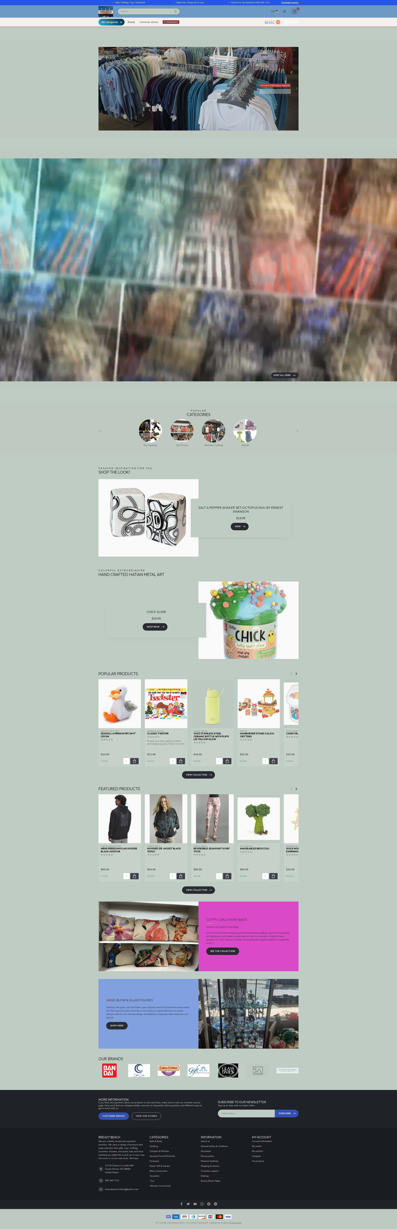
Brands (131, 22)
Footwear (154, 1161)
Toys (152, 1180)
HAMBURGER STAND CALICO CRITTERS (257, 735)
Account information (262, 1141)
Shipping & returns (210, 1166)
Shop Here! (117, 1025)
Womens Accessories (160, 1185)
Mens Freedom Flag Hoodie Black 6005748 (119, 850)
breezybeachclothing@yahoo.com (121, 1189)
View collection (196, 774)
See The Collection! (222, 951)
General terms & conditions (214, 1146)
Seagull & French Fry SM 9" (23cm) (118, 735)
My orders (257, 1146)
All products (258, 1161)
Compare (256, 1156)
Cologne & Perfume (159, 1151)
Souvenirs (154, 1176)
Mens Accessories (158, 1171)
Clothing (154, 1146)
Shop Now (153, 626)
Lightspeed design (218, 1222)
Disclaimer (206, 1151)
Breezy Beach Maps (210, 1180)
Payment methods (210, 1161)
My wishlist (257, 1151)
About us (205, 1141)
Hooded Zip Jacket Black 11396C (164, 850)
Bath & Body (156, 1141)
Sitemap (205, 1176)
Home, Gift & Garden (160, 1166)
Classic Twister (158, 733)
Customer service (290, 2)
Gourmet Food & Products (162, 1156)
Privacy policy (207, 1156)
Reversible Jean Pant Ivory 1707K (212, 850)
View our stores (146, 1116)
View (238, 526)
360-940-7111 (112, 1180)
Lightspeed (203, 1222)
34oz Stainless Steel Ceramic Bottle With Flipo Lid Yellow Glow (211, 736)
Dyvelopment (235, 1222)
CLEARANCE (171, 22)
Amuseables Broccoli (254, 848)
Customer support (210, 1171)
